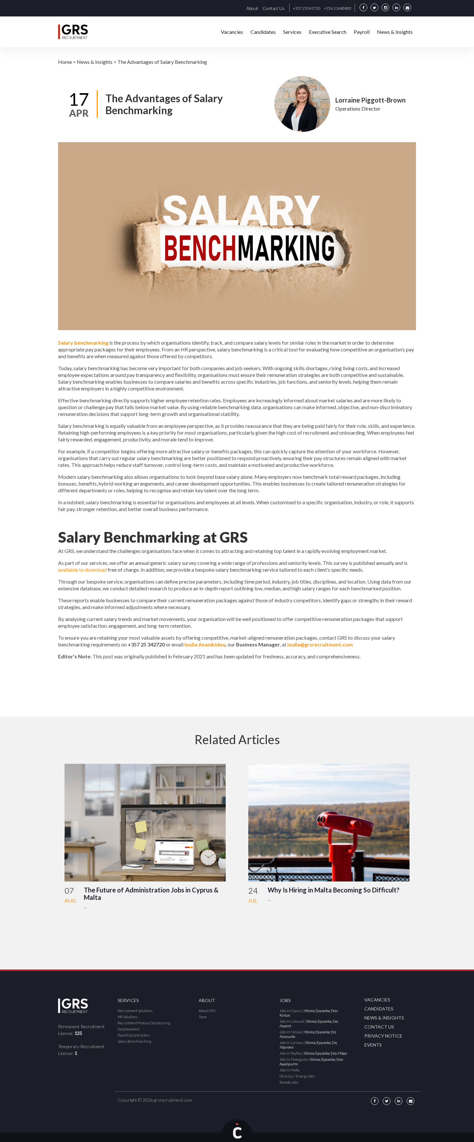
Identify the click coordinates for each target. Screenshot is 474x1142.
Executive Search (327, 32)
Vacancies (232, 32)
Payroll (362, 32)
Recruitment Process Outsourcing (144, 1023)
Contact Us (273, 8)
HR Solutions (128, 1017)
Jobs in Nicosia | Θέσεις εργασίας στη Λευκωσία (308, 1034)
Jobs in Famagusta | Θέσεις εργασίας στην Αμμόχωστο (311, 1061)
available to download (82, 569)
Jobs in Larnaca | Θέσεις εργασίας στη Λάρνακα (308, 1044)
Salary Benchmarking (134, 1041)
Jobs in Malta (290, 1070)
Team (203, 1017)
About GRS (207, 1011)
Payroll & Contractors (134, 1035)
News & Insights (395, 32)
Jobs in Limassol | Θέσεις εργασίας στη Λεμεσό (309, 1023)
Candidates (263, 32)
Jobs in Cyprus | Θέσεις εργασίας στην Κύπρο (309, 1013)
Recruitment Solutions (135, 1011)
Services (292, 32)
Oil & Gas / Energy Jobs (297, 1076)
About (252, 8)
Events (373, 1045)
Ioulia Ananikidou (204, 644)
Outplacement (129, 1029)
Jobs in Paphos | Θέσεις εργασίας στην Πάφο (313, 1053)
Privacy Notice (383, 1036)
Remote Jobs (289, 1082)
